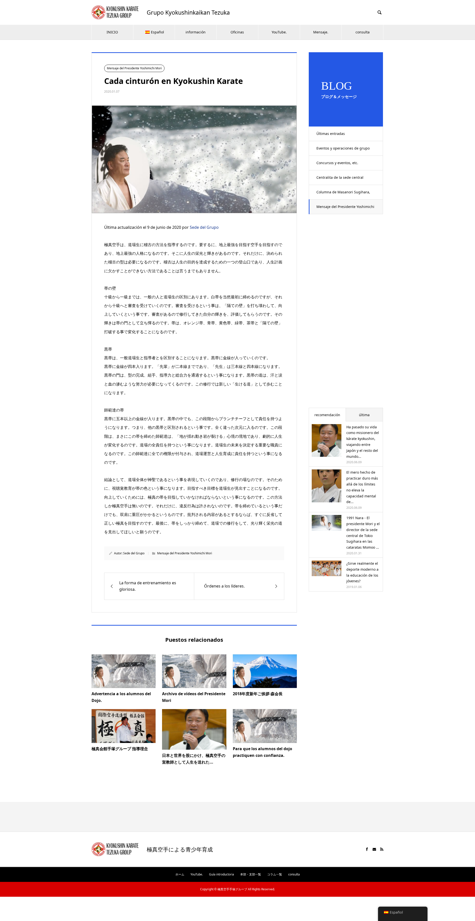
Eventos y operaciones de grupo (343, 148)
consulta (363, 32)
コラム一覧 (274, 874)
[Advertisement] (346, 314)
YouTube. (279, 32)
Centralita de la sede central (339, 177)
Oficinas (237, 32)
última (364, 414)
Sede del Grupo (204, 227)
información (196, 32)
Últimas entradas (330, 133)
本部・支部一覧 (250, 874)
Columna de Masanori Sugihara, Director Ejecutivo (343, 195)
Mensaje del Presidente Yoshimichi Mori (345, 209)
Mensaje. (320, 32)
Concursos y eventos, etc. (337, 162)
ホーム (179, 874)
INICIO (112, 32)
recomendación (327, 414)
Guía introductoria (221, 874)
